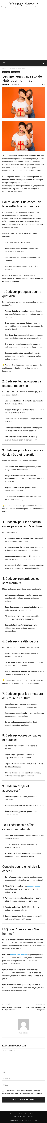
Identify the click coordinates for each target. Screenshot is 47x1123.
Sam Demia (5, 84)
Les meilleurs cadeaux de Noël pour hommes (22, 78)
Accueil (4, 69)
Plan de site (13, 1114)
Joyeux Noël (21, 69)
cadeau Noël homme (18, 955)
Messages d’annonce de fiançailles (35, 1008)
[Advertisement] (23, 35)
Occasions (12, 69)
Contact (30, 1116)
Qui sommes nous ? (20, 1116)
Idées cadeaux (16, 72)
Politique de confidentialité (27, 1114)
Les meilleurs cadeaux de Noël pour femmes (11, 1008)
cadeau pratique (33, 886)
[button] (4, 63)
